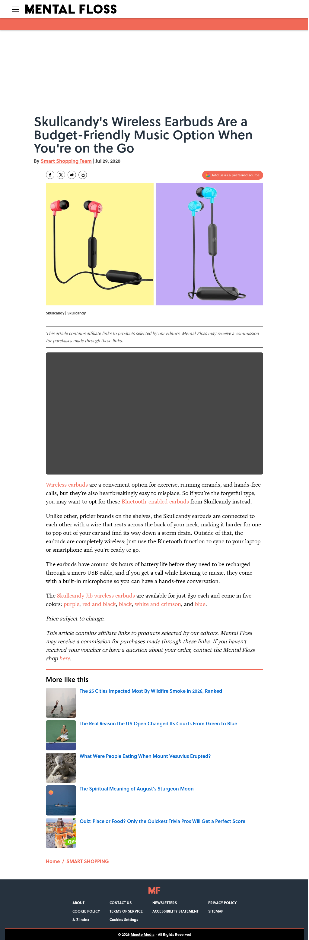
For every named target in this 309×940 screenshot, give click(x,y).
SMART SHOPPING (87, 861)
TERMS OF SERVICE (126, 911)
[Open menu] (15, 9)
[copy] (82, 175)
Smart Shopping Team (66, 160)
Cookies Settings (124, 919)
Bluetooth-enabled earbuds (155, 501)
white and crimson (158, 604)
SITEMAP (215, 911)
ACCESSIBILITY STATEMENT (175, 911)
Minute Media (142, 934)
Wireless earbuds (67, 485)
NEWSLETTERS (164, 902)
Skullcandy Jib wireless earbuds (96, 595)
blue (200, 604)
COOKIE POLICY (86, 911)
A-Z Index (80, 919)
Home (53, 861)
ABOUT (78, 902)
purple (71, 604)
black (125, 604)
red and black (99, 604)
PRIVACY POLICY (222, 902)
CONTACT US (121, 902)
